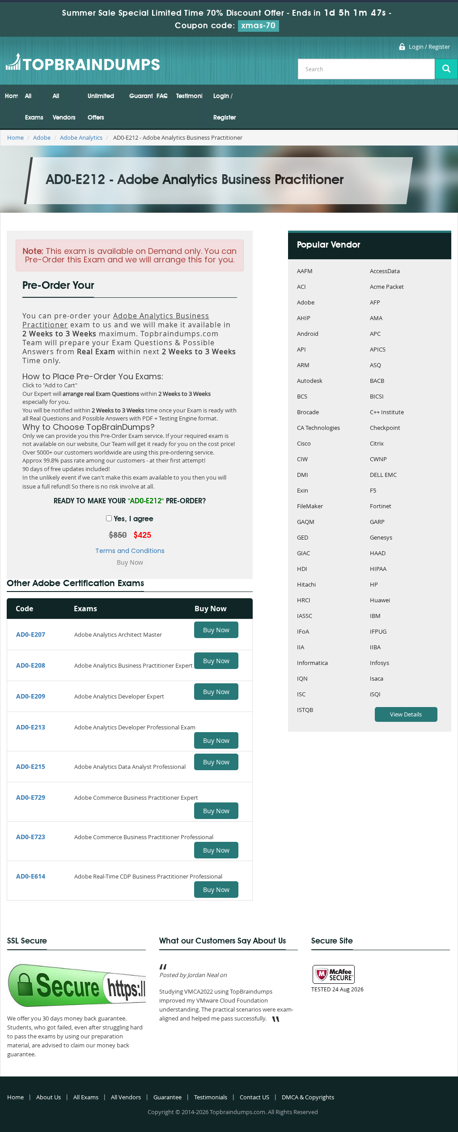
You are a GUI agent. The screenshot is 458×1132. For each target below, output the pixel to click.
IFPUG (378, 632)
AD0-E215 (30, 766)
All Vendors (64, 107)
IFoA (303, 632)
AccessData (385, 271)
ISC (301, 694)
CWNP (378, 459)
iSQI (375, 694)
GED (302, 538)
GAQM (305, 522)
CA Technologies (318, 428)
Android (307, 334)
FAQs (162, 96)
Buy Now (216, 630)
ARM (303, 365)
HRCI (303, 600)
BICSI (377, 397)
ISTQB (305, 710)
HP (374, 585)
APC (375, 334)
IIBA (375, 647)
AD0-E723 (30, 836)
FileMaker (310, 506)
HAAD (378, 553)
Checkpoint (385, 428)
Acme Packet (387, 287)
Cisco (304, 444)
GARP (377, 522)
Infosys (379, 663)
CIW (302, 459)
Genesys (381, 538)
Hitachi (306, 585)
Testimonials (189, 96)
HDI (302, 569)
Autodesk (309, 381)
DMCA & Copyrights (308, 1097)
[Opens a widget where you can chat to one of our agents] (424, 1116)
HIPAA (378, 569)
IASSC (304, 616)
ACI (301, 287)
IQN (302, 679)
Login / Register (429, 47)
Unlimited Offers (101, 107)
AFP (375, 303)
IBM (375, 616)
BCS (302, 397)
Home (11, 96)
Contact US (254, 1097)
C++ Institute (387, 412)
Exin (302, 491)
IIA (300, 647)
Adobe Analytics (81, 137)
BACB (377, 381)
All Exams (34, 107)
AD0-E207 (30, 634)
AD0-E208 (30, 665)
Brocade (308, 412)
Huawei (380, 600)
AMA (376, 318)
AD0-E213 (30, 727)
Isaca (376, 679)
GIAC (303, 553)
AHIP (303, 318)
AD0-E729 (30, 797)
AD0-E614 (30, 876)
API (301, 350)
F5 (373, 491)
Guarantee (141, 96)
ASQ (375, 365)
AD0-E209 (30, 696)
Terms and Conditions (130, 550)
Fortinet (380, 506)
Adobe (42, 137)
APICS (378, 350)
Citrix (377, 444)
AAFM (305, 271)
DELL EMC (383, 475)
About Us (48, 1097)
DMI (302, 475)
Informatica (312, 663)
